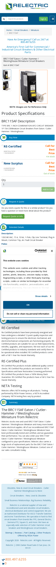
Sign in (43, 19)
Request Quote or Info (13, 216)
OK (28, 305)
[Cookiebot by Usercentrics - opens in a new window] (35, 251)
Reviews (18, 532)
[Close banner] (52, 251)
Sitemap (9, 532)
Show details (41, 296)
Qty (3, 180)
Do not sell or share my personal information (28, 314)
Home (9, 30)
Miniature (35, 30)
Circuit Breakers (21, 30)
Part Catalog (29, 532)
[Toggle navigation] (52, 19)
